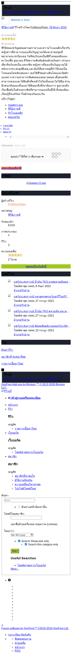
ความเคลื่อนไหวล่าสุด (28, 484)
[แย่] (56, 153)
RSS (17, 650)
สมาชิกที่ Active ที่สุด (13, 356)
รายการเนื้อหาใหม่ (12, 363)
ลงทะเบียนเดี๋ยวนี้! (11, 168)
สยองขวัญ (14, 117)
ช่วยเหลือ (20, 643)
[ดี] (53, 156)
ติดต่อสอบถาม (23, 638)
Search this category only (42, 544)
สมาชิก (12, 456)
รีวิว (10, 409)
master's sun (15, 105)
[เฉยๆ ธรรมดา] (59, 153)
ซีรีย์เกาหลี (7, 27)
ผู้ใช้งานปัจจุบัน (23, 480)
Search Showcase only (35, 541)
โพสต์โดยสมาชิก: (14, 513)
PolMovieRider (39, 27)
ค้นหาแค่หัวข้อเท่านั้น (34, 507)
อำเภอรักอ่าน (21, 290)
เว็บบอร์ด (13, 432)
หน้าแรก (13, 404)
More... (15, 568)
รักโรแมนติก (15, 112)
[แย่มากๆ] (53, 153)
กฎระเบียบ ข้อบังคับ (19, 634)
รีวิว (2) (6, 129)
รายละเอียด (8, 125)
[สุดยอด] (56, 156)
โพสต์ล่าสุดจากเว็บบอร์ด (29, 452)
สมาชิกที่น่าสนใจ (25, 476)
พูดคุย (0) (7, 132)
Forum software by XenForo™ (35, 628)
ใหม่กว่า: (9, 531)
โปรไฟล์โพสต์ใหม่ (25, 488)
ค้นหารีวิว (7, 350)
